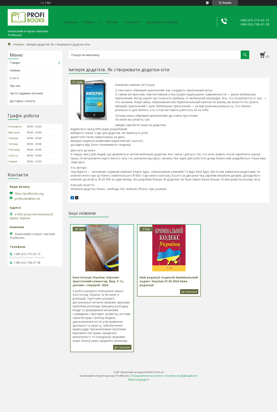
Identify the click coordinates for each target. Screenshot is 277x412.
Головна (70, 22)
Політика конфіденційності (181, 375)
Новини (18, 44)
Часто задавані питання (26, 93)
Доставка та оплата (162, 22)
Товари (89, 22)
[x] (76, 198)
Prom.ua (159, 372)
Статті (14, 78)
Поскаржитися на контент (147, 375)
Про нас (112, 22)
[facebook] (72, 198)
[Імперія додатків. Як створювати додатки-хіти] (91, 100)
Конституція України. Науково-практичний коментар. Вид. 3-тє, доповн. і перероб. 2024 (122, 347)
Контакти (132, 22)
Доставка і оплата (22, 101)
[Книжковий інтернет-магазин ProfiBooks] (28, 17)
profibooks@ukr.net (27, 199)
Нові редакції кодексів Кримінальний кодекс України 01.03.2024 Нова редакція (189, 291)
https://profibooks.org (29, 193)
